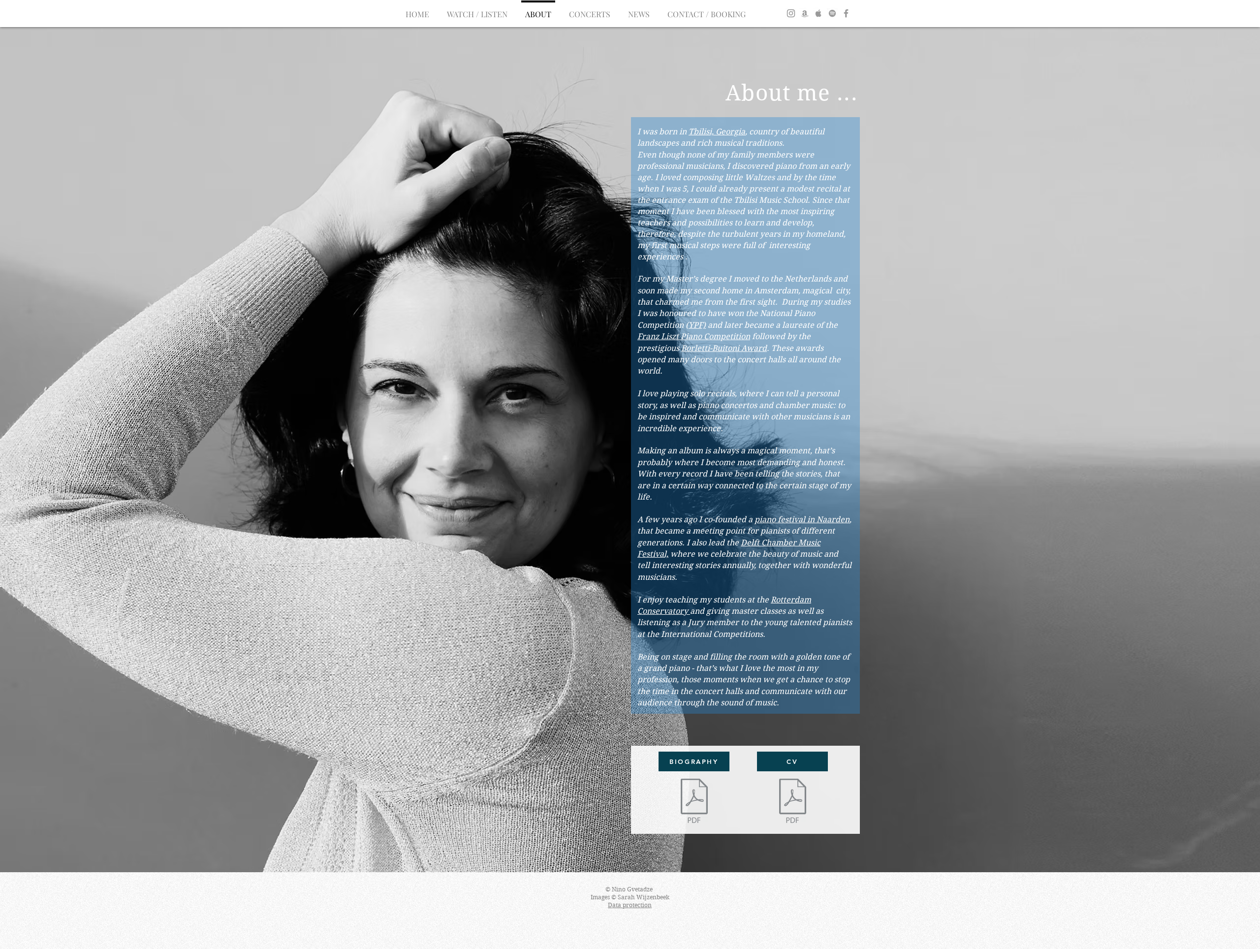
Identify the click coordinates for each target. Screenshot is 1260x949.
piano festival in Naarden (802, 519)
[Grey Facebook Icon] (846, 13)
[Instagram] (791, 13)
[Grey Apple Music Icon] (818, 13)
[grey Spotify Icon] (832, 13)
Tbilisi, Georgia (717, 131)
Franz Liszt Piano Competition (693, 336)
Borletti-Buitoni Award (724, 348)
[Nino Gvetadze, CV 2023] (792, 802)
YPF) (697, 325)
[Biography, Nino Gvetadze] (694, 802)
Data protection (630, 905)
